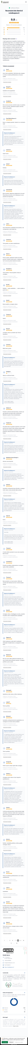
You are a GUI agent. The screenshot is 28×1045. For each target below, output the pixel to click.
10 (23, 940)
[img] (16, 39)
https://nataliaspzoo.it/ (9, 967)
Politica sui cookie (19, 1042)
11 (11, 943)
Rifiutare (11, 1042)
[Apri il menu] (26, 2)
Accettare (5, 1042)
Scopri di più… (16, 1026)
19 (16, 943)
